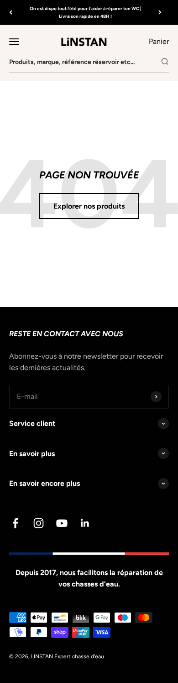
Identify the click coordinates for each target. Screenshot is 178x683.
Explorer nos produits (89, 206)
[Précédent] (10, 12)
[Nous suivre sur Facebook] (15, 523)
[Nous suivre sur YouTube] (62, 523)
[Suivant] (160, 12)
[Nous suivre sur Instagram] (38, 523)
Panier (159, 41)
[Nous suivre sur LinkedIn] (85, 523)
